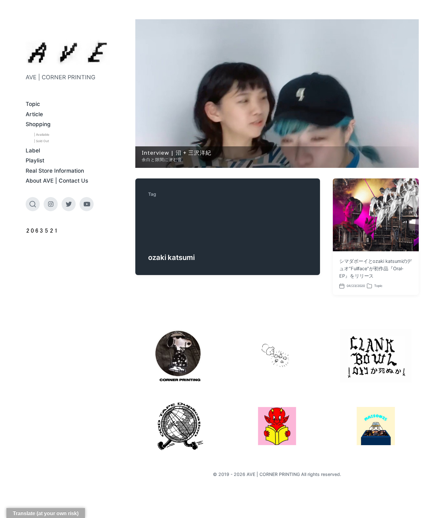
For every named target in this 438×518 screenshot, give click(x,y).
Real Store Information (55, 171)
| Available (41, 134)
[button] (277, 93)
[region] (277, 93)
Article (34, 114)
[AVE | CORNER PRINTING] (68, 52)
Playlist (35, 160)
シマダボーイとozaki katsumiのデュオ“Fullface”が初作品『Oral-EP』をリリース (375, 268)
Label (33, 150)
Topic (33, 104)
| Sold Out (41, 141)
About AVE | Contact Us (57, 180)
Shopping (38, 124)
